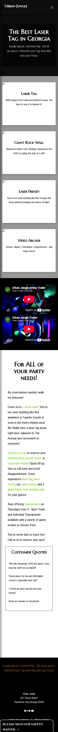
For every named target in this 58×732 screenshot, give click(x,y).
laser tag (27, 479)
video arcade (29, 484)
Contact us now (17, 453)
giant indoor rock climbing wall (26, 489)
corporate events (18, 463)
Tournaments (32, 504)
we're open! (32, 407)
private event (33, 458)
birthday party (16, 458)
